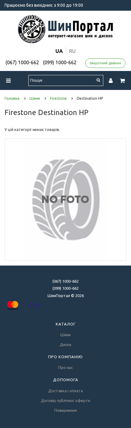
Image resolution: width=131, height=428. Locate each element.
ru (72, 51)
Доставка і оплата (65, 391)
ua (59, 51)
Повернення (65, 410)
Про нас (65, 367)
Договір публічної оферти (65, 400)
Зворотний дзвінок (105, 63)
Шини (65, 335)
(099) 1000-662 (59, 62)
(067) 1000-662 (22, 62)
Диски (65, 344)
